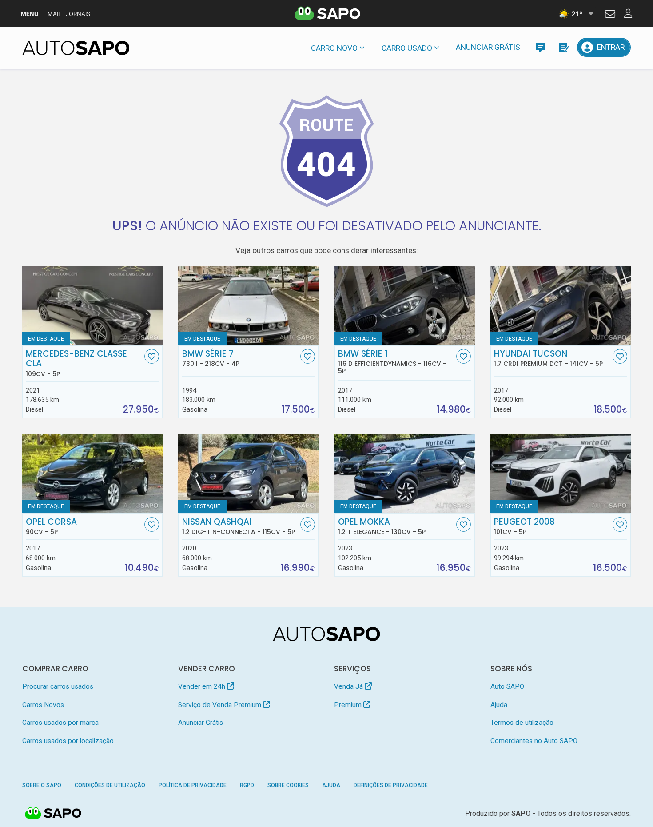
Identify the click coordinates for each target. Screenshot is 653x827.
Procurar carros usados (57, 686)
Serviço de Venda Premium (220, 705)
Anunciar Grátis (488, 47)
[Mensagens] (540, 47)
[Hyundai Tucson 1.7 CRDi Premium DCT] (560, 305)
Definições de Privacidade (391, 785)
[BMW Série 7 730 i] (248, 305)
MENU (29, 14)
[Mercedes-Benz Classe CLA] (92, 305)
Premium (348, 705)
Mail (54, 14)
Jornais (78, 14)
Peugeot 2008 (524, 526)
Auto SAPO (507, 686)
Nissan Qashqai (238, 526)
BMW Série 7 (210, 358)
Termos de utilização (521, 723)
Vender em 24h (202, 686)
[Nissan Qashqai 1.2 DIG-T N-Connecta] (248, 473)
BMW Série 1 (392, 362)
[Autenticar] (610, 15)
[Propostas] (563, 47)
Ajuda (498, 705)
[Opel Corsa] (92, 473)
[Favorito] (151, 356)
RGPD (247, 785)
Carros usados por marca (60, 723)
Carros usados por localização (68, 741)
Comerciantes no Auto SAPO (533, 741)
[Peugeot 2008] (560, 473)
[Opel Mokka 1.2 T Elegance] (404, 473)
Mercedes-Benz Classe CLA (76, 363)
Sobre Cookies (288, 785)
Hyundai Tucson (548, 358)
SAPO (53, 813)
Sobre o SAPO (41, 785)
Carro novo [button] (334, 48)
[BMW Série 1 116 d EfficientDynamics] (404, 305)
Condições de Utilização (110, 785)
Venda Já (349, 686)
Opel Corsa (51, 526)
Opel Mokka (382, 526)
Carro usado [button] (407, 48)
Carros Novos (43, 705)
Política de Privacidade (193, 785)
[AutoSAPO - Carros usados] (76, 48)
